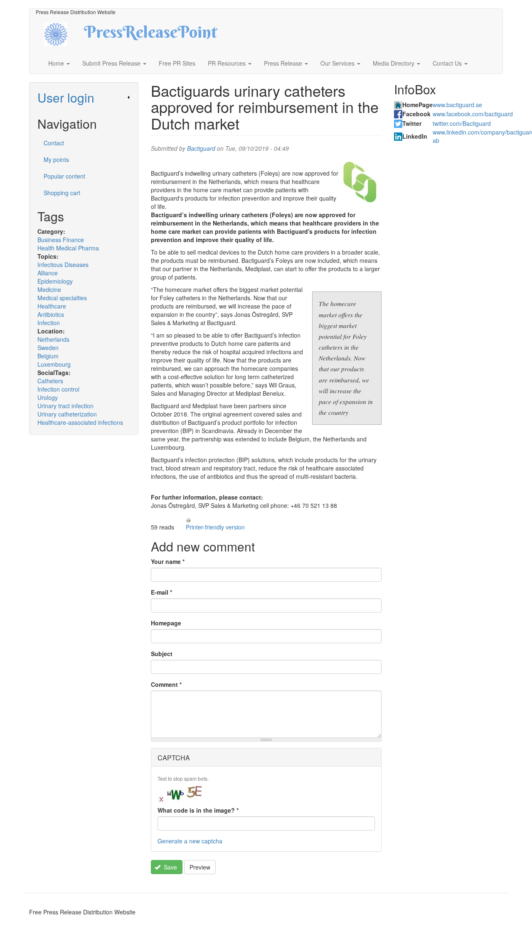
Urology (47, 397)
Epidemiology (55, 281)
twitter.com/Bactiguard (462, 123)
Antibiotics (50, 314)
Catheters (50, 381)
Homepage (166, 623)
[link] (83, 97)
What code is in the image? (198, 810)
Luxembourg (54, 364)
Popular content (64, 176)
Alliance (47, 273)
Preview (200, 867)
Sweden (48, 347)
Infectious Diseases (63, 264)
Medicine (49, 289)
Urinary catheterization (67, 414)
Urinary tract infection (65, 406)
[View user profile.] (361, 181)
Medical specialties (62, 298)
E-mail (161, 592)
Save (169, 867)
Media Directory (394, 63)
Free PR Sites (177, 63)
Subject (161, 653)
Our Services (338, 63)
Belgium (48, 356)
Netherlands (53, 339)
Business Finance (60, 239)
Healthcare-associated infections (80, 422)
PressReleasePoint (150, 35)
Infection (48, 322)
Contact (54, 143)
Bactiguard (201, 148)
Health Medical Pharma (68, 248)
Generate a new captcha (190, 841)
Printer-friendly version (215, 527)
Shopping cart (62, 193)
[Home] (63, 33)
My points (56, 159)
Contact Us (448, 63)
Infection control (58, 389)
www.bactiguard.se (457, 104)
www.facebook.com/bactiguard (473, 114)
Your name (168, 561)
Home (57, 63)
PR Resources (227, 63)
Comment (166, 684)
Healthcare (51, 306)
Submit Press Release (112, 63)
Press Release (284, 63)
